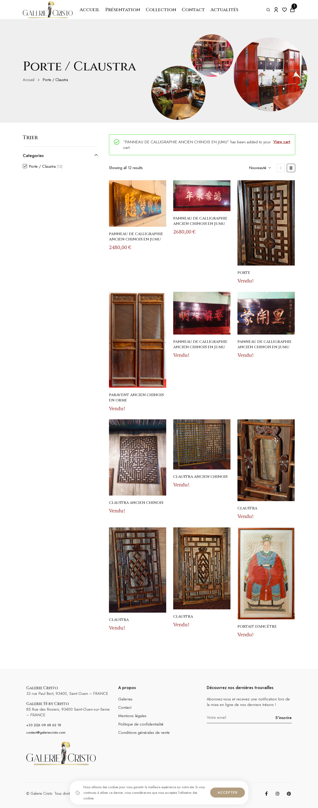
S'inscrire (283, 717)
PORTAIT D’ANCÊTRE (257, 626)
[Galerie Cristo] (48, 9)
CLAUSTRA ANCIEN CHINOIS (136, 502)
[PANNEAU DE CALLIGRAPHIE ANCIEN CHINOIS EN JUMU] (137, 203)
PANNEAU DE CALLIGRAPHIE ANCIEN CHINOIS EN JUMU (136, 236)
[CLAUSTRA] (266, 460)
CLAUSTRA (247, 508)
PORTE (243, 272)
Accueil (28, 79)
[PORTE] (266, 222)
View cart (281, 142)
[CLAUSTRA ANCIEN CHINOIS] (137, 457)
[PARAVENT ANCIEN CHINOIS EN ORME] (137, 340)
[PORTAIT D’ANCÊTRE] (266, 573)
